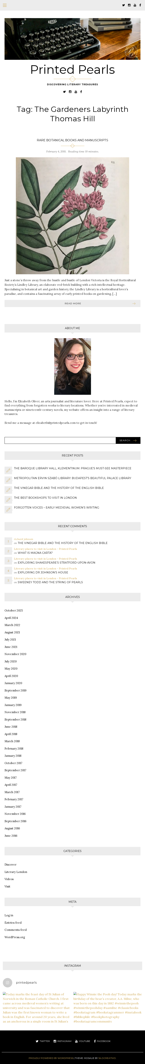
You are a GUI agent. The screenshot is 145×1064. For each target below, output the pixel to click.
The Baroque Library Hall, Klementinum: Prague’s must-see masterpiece (72, 468)
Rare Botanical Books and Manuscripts (72, 140)
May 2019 (11, 697)
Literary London (16, 872)
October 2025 (14, 610)
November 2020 (15, 654)
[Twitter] (123, 5)
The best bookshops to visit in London (45, 497)
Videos (9, 879)
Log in (9, 915)
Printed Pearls (72, 69)
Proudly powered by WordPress (51, 1058)
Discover (10, 864)
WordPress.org (15, 937)
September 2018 (15, 719)
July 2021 (10, 639)
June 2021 (11, 647)
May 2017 (11, 777)
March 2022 (12, 625)
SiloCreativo (107, 1058)
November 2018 (15, 712)
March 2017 (12, 792)
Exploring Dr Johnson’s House (43, 572)
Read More (73, 303)
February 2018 (14, 748)
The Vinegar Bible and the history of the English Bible (59, 488)
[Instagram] (129, 5)
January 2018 (13, 755)
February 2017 (14, 799)
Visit (7, 886)
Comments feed (16, 930)
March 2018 (12, 741)
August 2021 (12, 632)
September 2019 (15, 690)
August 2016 (12, 828)
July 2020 (11, 661)
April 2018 (11, 734)
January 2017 (13, 806)
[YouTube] (135, 5)
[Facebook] (140, 5)
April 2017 (11, 785)
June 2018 (11, 726)
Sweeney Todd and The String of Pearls (50, 582)
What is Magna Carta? (35, 553)
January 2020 (13, 683)
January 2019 (13, 705)
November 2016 (15, 814)
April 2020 (11, 676)
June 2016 (11, 835)
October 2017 (13, 763)
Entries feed (13, 922)
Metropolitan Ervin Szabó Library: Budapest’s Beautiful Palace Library (72, 478)
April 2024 (11, 618)
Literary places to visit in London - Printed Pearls (45, 549)
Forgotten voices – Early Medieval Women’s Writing (56, 507)
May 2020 (11, 668)
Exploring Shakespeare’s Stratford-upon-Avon (56, 562)
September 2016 (15, 821)
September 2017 (15, 770)
